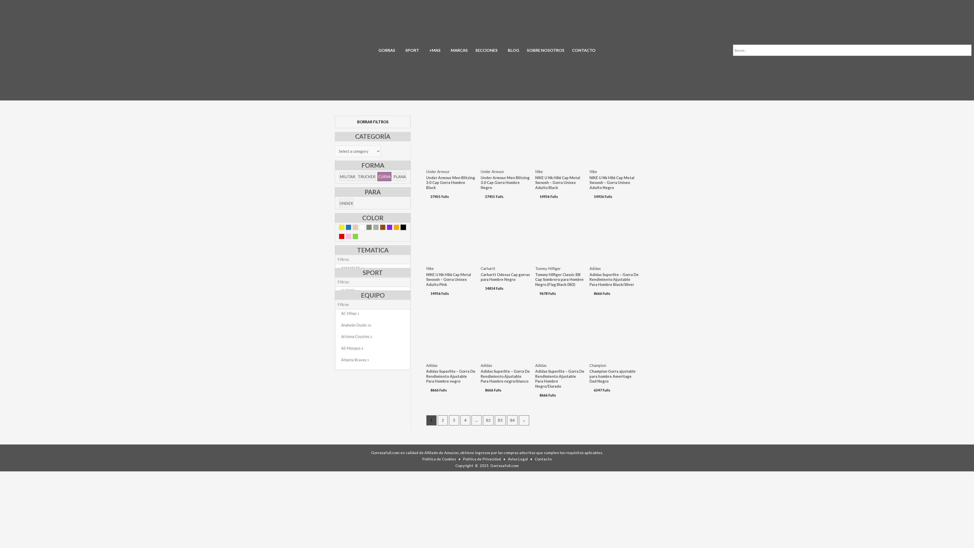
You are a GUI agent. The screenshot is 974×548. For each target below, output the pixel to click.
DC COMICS (354, 314)
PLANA (399, 176)
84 (512, 420)
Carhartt (488, 268)
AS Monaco (352, 348)
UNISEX (346, 203)
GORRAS (386, 50)
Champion (597, 365)
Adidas (595, 268)
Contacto (543, 459)
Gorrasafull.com (504, 465)
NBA (347, 337)
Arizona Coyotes (356, 336)
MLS (347, 314)
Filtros (343, 259)
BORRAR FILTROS (372, 121)
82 (488, 420)
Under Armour (438, 171)
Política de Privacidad (482, 459)
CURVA (384, 176)
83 (500, 420)
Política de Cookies (439, 459)
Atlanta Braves (355, 359)
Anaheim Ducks (356, 325)
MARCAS (459, 50)
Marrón (385, 228)
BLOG (513, 50)
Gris (378, 228)
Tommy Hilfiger (548, 268)
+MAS (435, 50)
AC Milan (350, 313)
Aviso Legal (518, 459)
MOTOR (351, 325)
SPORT (412, 50)
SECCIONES (486, 50)
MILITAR (347, 176)
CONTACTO (584, 50)
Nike (539, 171)
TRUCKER (366, 176)
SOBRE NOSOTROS (545, 50)
